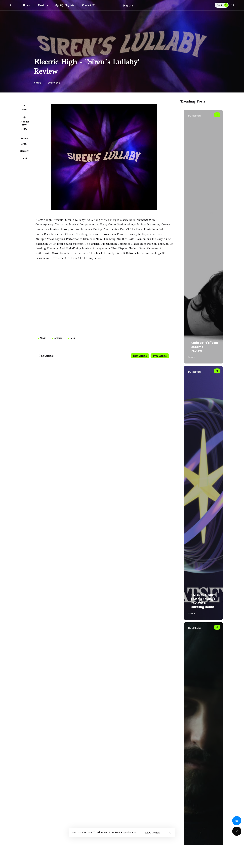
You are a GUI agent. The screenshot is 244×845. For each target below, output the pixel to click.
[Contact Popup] (236, 820)
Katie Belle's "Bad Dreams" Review (204, 347)
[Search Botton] (233, 5)
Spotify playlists (64, 5)
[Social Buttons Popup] (236, 831)
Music (42, 5)
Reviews (24, 151)
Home (26, 5)
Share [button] (37, 82)
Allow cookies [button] (152, 832)
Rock (24, 158)
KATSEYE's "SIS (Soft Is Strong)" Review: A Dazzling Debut (203, 601)
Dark (220, 5)
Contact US (88, 5)
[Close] (169, 832)
